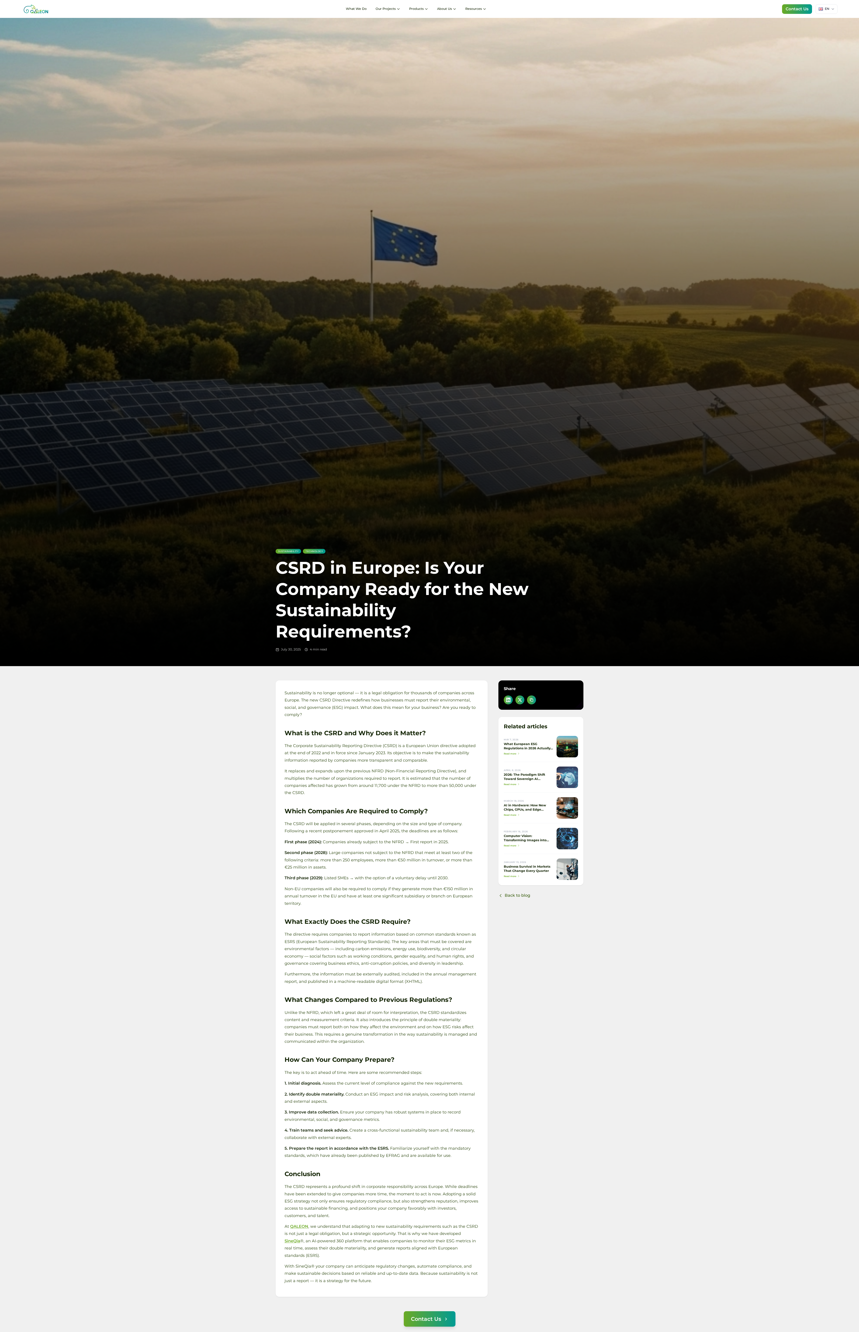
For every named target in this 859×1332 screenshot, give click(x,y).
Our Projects (386, 9)
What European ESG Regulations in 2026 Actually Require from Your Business (527, 748)
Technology (314, 551)
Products (416, 9)
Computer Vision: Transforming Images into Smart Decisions (525, 840)
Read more (510, 753)
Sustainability (288, 551)
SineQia (292, 1240)
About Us (444, 9)
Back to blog (517, 895)
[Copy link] (531, 699)
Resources (473, 9)
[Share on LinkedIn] (508, 699)
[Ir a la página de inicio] (36, 9)
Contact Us (797, 8)
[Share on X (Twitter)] (519, 699)
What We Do (356, 9)
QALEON (299, 1226)
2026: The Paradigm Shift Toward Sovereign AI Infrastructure (524, 779)
